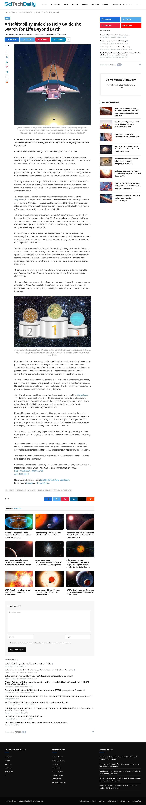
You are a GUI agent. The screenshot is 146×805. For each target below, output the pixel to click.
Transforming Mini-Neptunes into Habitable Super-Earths (48, 533)
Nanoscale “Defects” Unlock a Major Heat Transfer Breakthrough (127, 198)
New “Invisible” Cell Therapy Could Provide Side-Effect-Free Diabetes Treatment (128, 185)
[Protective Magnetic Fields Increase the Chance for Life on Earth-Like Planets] (19, 522)
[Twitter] (7, 57)
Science (95, 5)
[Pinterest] (7, 67)
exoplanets (19, 200)
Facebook (8, 757)
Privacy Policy (125, 801)
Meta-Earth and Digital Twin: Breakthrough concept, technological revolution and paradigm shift (36, 702)
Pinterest (8, 768)
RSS (6, 775)
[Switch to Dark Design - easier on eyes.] (137, 4)
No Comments (51, 34)
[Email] (7, 77)
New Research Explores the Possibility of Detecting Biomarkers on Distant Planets (18, 562)
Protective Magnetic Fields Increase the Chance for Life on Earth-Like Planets (18, 534)
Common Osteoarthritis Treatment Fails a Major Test (127, 135)
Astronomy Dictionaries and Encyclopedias (114, 47)
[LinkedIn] (7, 62)
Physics (85, 5)
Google (29, 483)
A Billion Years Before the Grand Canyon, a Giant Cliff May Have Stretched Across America (126, 112)
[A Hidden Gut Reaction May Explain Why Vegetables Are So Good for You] (106, 174)
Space (105, 5)
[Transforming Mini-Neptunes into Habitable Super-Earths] (49, 522)
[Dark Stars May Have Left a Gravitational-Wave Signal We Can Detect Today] (106, 149)
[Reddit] (7, 82)
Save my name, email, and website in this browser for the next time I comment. (40, 643)
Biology (44, 5)
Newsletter (9, 771)
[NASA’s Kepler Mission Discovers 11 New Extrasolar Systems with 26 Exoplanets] (80, 579)
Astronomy (9, 490)
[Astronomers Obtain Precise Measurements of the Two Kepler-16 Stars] (49, 579)
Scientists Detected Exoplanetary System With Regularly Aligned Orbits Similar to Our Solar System (78, 563)
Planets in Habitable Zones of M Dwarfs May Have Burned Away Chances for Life (80, 534)
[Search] (140, 4)
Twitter (7, 760)
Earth (66, 5)
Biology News (57, 757)
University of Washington (62, 490)
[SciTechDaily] (20, 4)
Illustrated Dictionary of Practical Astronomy (114, 35)
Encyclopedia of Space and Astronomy (113, 41)
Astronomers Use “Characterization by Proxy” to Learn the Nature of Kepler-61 (48, 562)
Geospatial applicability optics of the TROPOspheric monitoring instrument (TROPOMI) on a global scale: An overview (44, 690)
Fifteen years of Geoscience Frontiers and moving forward (24, 716)
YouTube (8, 764)
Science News (57, 775)
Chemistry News (58, 760)
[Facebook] (7, 52)
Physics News (57, 771)
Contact (101, 801)
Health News (57, 768)
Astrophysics (20, 490)
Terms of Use (137, 801)
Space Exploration (44, 490)
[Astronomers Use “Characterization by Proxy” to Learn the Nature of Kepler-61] (49, 549)
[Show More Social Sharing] (68, 39)
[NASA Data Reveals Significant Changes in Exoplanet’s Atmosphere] (19, 579)
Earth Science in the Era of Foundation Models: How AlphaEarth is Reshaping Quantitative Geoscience (39, 670)
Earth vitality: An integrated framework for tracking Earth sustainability (28, 664)
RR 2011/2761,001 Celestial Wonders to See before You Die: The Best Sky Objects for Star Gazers (120, 54)
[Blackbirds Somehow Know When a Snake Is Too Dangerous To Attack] (106, 161)
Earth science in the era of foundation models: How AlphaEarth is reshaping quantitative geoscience (38, 676)
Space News (56, 779)
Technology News (58, 782)
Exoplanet (31, 490)
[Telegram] (7, 72)
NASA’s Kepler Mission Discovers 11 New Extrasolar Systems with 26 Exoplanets (80, 592)
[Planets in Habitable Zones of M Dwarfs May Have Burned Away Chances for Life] (80, 522)
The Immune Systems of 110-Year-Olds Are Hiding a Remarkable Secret (127, 124)
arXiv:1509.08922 (21, 474)
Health (75, 5)
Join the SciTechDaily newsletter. (55, 480)
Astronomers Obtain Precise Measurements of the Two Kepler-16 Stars (47, 592)
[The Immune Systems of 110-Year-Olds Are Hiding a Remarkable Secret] (106, 124)
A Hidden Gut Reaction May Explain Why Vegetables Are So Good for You (128, 173)
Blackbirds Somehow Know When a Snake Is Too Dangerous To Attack (126, 161)
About (94, 801)
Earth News (56, 764)
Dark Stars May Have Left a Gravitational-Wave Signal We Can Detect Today (128, 148)
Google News (43, 483)
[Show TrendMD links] (93, 732)
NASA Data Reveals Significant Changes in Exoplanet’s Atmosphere (18, 592)
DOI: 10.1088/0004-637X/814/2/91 (28, 471)
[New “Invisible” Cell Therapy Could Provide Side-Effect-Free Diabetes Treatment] (106, 186)
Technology (116, 5)
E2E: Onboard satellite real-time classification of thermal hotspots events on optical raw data (35, 722)
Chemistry (55, 5)
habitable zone (83, 395)
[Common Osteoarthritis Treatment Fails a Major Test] (106, 137)
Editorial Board (112, 801)
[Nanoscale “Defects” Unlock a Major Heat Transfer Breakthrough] (106, 198)
